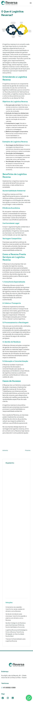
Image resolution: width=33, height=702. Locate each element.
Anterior (5, 450)
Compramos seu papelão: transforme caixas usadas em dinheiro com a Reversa (15, 609)
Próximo (27, 450)
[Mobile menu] (30, 2)
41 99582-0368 (9, 687)
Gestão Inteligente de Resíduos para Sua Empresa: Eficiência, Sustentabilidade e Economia (16, 625)
